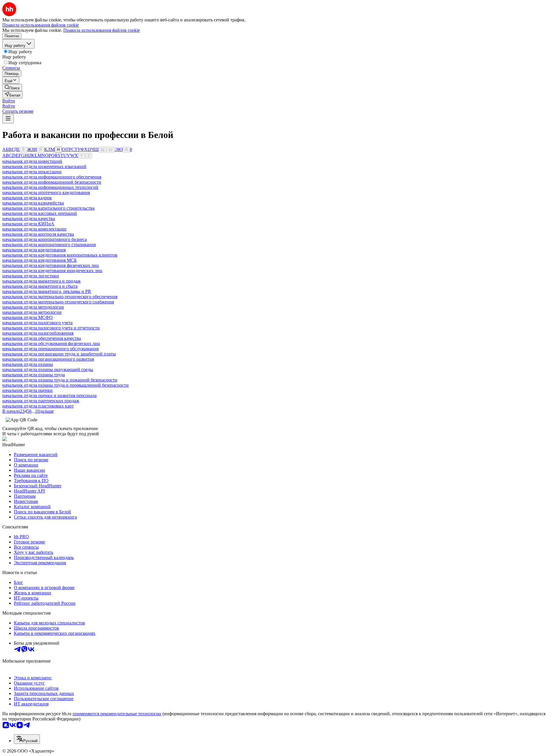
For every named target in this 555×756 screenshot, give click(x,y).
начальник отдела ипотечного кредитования (46, 192)
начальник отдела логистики (30, 275)
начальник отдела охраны (27, 364)
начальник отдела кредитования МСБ (39, 260)
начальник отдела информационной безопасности (51, 182)
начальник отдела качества (28, 218)
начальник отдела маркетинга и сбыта (39, 286)
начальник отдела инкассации (32, 171)
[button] (8, 100)
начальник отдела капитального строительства (48, 208)
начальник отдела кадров (27, 197)
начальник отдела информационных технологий (50, 187)
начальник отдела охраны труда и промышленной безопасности (65, 385)
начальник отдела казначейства (33, 202)
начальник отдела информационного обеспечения (51, 176)
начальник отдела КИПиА (28, 223)
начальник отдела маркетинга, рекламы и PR (46, 291)
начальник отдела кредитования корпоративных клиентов (59, 254)
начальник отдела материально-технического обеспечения (59, 296)
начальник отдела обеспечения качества (41, 338)
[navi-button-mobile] (8, 118)
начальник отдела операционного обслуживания (50, 348)
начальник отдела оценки (27, 390)
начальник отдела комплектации (34, 228)
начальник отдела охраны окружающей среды (47, 369)
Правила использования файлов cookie (101, 30)
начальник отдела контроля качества (38, 234)
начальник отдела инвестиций (32, 161)
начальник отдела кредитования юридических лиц (52, 270)
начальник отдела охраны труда (33, 374)
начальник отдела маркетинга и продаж (41, 281)
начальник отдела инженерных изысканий (44, 166)
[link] (12, 87)
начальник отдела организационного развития (48, 359)
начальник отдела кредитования (34, 249)
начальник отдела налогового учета (37, 322)
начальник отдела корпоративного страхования (49, 244)
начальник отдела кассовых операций (39, 213)
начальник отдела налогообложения (37, 333)
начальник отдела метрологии (32, 312)
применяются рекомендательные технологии (117, 713)
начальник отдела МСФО (27, 317)
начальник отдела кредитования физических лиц (50, 265)
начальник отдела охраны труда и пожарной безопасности (59, 379)
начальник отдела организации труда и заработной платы (59, 353)
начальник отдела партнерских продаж (40, 400)
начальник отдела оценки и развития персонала (49, 395)
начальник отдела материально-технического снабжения (58, 301)
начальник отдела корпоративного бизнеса (44, 239)
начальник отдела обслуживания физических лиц (51, 343)
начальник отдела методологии (33, 307)
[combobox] (27, 739)
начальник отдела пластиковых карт (38, 405)
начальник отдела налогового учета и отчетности (51, 327)
